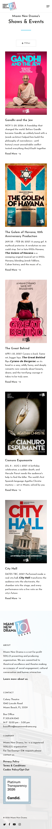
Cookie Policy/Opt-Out (16, 770)
